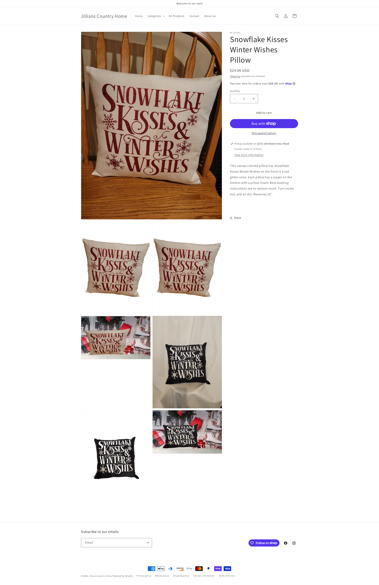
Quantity (235, 91)
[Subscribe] (147, 542)
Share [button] (237, 218)
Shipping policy (181, 575)
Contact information (204, 575)
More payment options (264, 132)
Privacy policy (144, 575)
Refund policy (162, 575)
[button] (155, 16)
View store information (249, 155)
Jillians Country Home (100, 576)
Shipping (235, 76)
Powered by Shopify (123, 576)
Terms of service (227, 575)
